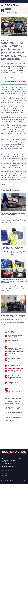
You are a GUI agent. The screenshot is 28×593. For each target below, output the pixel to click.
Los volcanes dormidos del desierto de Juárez (15, 336)
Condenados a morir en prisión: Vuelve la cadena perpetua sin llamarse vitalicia (13, 419)
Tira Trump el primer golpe (14, 365)
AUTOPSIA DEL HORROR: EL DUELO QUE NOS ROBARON (12, 402)
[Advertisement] (13, 435)
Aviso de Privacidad (6, 475)
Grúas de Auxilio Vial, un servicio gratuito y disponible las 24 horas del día (15, 348)
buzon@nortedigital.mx (9, 473)
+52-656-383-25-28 (7, 470)
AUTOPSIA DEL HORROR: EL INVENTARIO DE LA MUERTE (15, 360)
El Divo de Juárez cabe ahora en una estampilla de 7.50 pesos (15, 377)
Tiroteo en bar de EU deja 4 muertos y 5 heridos (15, 371)
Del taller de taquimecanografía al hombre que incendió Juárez (13, 413)
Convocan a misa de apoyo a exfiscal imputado (12, 392)
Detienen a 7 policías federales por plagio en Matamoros (14, 384)
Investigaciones (12, 353)
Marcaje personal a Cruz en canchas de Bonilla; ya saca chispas (15, 342)
